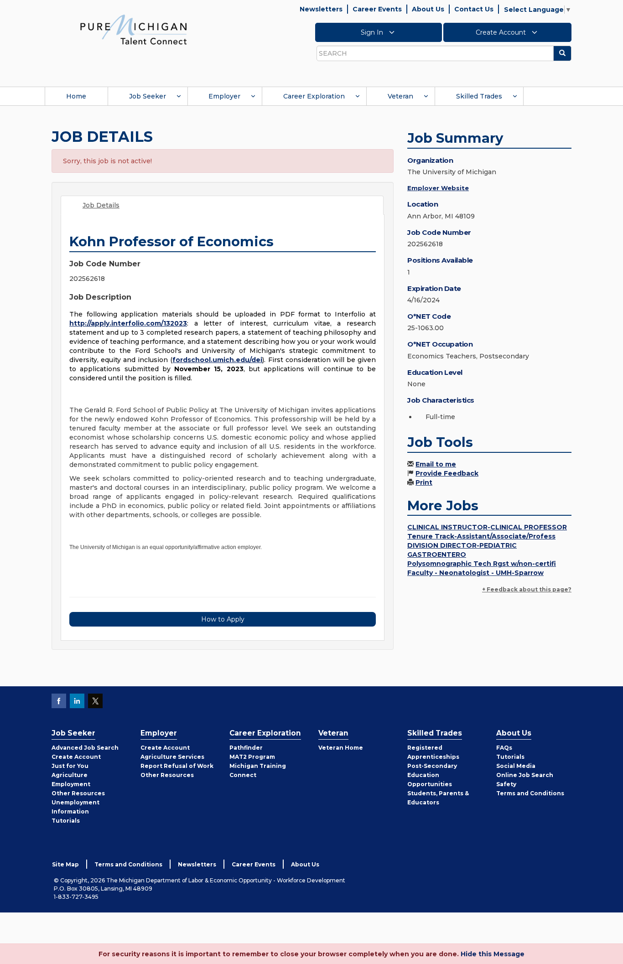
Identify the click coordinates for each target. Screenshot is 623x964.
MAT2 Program (252, 756)
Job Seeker (147, 96)
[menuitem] (76, 96)
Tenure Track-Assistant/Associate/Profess (481, 536)
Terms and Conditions (530, 793)
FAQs (504, 747)
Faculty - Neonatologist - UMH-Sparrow (475, 573)
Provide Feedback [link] (446, 473)
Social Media (515, 765)
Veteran (400, 96)
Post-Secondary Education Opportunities (432, 775)
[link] (133, 29)
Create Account (502, 32)
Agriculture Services (172, 756)
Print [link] (423, 482)
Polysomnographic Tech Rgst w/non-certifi (481, 564)
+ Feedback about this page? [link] (526, 589)
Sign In (373, 32)
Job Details (101, 205)
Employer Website (438, 188)
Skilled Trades (479, 96)
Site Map (65, 864)
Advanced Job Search (85, 747)
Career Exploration (314, 96)
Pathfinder (246, 747)
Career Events (377, 9)
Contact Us (473, 9)
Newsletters (321, 9)
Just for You (70, 765)
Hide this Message (492, 954)
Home (76, 96)
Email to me (435, 464)
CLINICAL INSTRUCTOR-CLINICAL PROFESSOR (487, 527)
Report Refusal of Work (176, 765)
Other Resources (78, 793)
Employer (224, 96)
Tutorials (66, 820)
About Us (428, 9)
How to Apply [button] (222, 619)
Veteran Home (340, 747)
